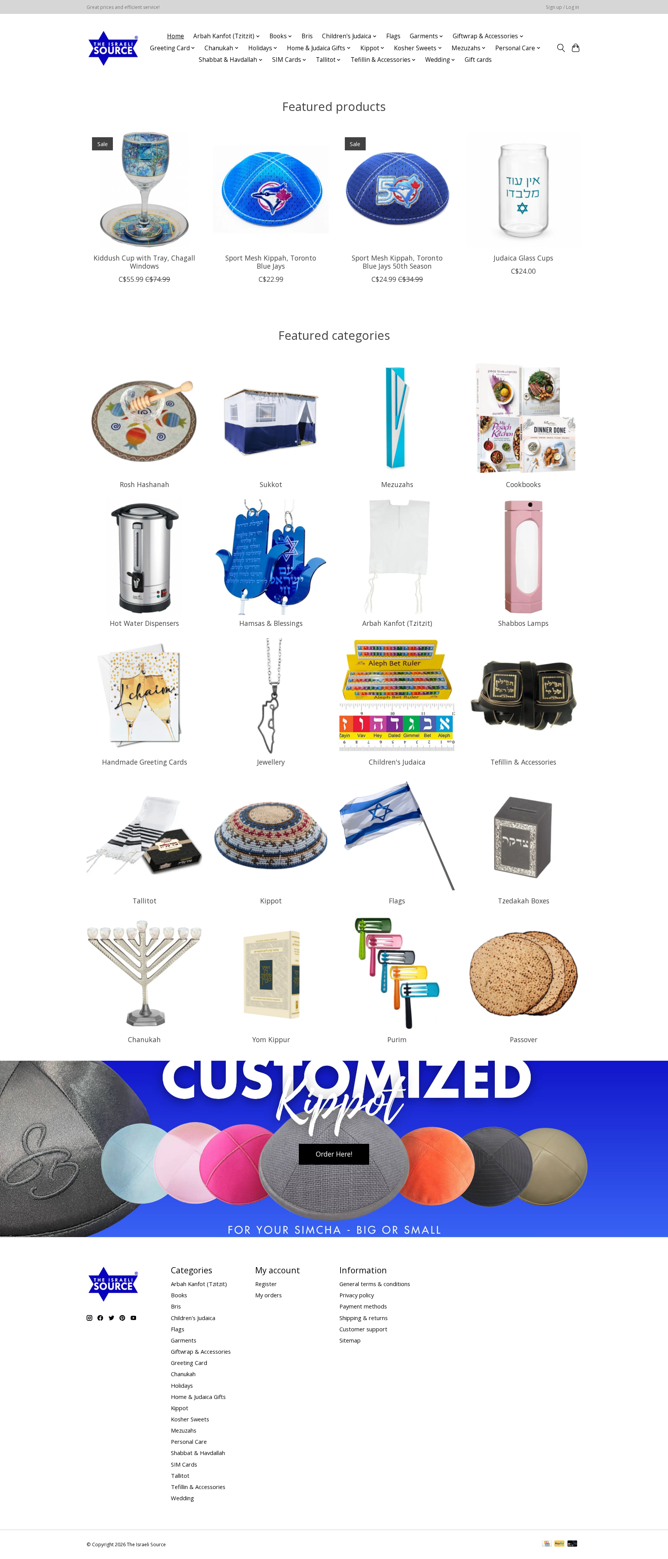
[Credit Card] (547, 1544)
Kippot (271, 900)
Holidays (182, 1385)
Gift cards (478, 60)
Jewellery (271, 762)
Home (175, 36)
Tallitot (145, 900)
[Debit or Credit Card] (572, 1544)
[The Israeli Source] (113, 48)
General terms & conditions (374, 1284)
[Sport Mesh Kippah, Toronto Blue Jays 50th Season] (397, 189)
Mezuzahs (397, 484)
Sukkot (271, 484)
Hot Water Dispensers (144, 623)
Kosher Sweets (190, 1419)
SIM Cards (184, 1464)
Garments (183, 1340)
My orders (268, 1295)
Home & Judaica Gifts (198, 1397)
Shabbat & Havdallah (198, 1453)
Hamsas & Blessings (271, 623)
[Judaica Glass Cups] (523, 189)
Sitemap (350, 1340)
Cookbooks (523, 484)
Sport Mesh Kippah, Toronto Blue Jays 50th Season (397, 261)
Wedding (182, 1498)
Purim (397, 1039)
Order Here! (334, 1154)
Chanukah (144, 1039)
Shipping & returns (363, 1318)
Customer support (363, 1329)
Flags (393, 36)
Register (266, 1284)
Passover (523, 1039)
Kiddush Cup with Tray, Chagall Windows (144, 261)
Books (179, 1295)
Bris (307, 36)
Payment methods (363, 1306)
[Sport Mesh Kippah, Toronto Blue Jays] (271, 189)
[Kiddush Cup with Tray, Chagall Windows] (144, 189)
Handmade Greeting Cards (144, 762)
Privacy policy (356, 1295)
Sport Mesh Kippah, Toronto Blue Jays (270, 261)
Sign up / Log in (562, 7)
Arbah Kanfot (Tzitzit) (397, 623)
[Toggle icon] (560, 48)
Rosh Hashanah (144, 484)
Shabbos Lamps (523, 623)
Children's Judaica (397, 762)
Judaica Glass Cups (523, 257)
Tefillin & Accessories (523, 762)
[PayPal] (559, 1544)
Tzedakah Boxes (523, 900)
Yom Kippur (271, 1039)
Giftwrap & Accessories (201, 1351)
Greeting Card (189, 1362)
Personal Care (189, 1441)
